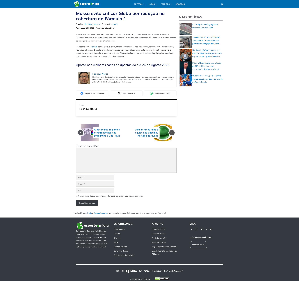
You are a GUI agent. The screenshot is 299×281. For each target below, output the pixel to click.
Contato (117, 233)
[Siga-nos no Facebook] (201, 229)
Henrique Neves (88, 108)
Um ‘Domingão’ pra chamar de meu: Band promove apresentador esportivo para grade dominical (207, 53)
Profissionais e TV (159, 238)
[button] (222, 4)
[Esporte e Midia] (87, 4)
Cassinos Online (158, 229)
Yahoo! (94, 47)
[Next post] (171, 132)
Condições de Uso (121, 251)
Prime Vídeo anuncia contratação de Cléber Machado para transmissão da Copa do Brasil (206, 66)
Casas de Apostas (159, 233)
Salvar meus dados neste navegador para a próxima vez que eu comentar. (111, 196)
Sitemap (117, 238)
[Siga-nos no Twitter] (192, 229)
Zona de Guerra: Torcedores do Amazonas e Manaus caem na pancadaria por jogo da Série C (206, 40)
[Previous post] (80, 132)
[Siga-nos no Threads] (206, 229)
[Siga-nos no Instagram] (196, 229)
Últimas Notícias (120, 246)
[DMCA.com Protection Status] (162, 279)
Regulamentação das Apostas (164, 246)
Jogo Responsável (159, 242)
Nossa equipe (119, 229)
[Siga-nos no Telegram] (211, 229)
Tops (116, 242)
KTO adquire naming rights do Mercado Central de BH (205, 26)
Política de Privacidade (124, 255)
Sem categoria (100, 213)
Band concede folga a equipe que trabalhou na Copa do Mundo (146, 132)
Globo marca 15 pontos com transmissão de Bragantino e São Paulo (107, 132)
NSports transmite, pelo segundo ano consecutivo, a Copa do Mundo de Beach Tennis (207, 79)
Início (89, 213)
